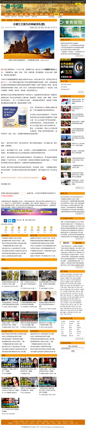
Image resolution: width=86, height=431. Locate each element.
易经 (61, 312)
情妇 (61, 289)
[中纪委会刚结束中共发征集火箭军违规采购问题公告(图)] (10, 292)
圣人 (5, 413)
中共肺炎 (62, 274)
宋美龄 (62, 310)
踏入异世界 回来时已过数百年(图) (70, 49)
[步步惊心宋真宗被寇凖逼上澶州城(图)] (66, 151)
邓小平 (65, 310)
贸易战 (70, 276)
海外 (80, 306)
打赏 (39, 27)
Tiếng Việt (65, 421)
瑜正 (62, 333)
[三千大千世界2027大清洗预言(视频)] (10, 399)
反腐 (69, 289)
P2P (83, 297)
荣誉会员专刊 (66, 40)
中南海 (69, 287)
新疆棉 (79, 278)
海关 (61, 306)
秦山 (62, 331)
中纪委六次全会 (26, 288)
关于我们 (32, 421)
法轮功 (62, 301)
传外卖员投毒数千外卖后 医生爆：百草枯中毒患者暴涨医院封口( (47, 284)
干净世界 (17, 423)
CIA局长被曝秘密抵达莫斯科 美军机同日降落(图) (78, 130)
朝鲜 (71, 291)
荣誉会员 (10, 203)
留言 (42, 27)
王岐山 (75, 283)
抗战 (73, 308)
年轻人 (17, 286)
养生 (70, 314)
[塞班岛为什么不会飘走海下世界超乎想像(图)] (48, 312)
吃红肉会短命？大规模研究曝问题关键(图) (72, 201)
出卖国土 (62, 278)
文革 (68, 314)
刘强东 (64, 297)
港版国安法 (78, 280)
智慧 (69, 312)
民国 (68, 308)
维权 (72, 299)
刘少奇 (72, 310)
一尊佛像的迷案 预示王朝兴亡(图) (12, 245)
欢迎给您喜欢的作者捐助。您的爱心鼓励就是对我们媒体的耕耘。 (20, 177)
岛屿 (48, 327)
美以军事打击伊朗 (66, 84)
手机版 (32, 27)
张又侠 (77, 276)
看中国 (14, 7)
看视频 (43, 423)
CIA (29, 306)
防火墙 (69, 299)
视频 (61, 14)
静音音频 (33, 327)
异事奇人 (27, 16)
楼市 (65, 295)
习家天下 (13, 327)
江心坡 (70, 302)
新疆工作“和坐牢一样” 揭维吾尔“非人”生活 (42, 256)
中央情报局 (25, 306)
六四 (80, 276)
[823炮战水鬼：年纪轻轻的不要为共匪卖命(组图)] (66, 180)
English (52, 421)
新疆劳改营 (78, 302)
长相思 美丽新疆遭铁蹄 (37, 253)
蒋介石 (80, 308)
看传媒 (54, 423)
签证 (67, 306)
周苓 (62, 327)
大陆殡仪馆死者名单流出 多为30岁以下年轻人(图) (78, 160)
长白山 (62, 302)
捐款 (27, 421)
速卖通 (29, 327)
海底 (51, 327)
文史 (46, 14)
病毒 (61, 276)
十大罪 (50, 394)
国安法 (62, 280)
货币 (70, 293)
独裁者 (5, 327)
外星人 (62, 314)
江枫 (70, 333)
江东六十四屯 (72, 301)
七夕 (5, 392)
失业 (5, 373)
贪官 (81, 287)
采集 (37, 327)
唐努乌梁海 (78, 301)
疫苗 (68, 280)
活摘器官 (67, 278)
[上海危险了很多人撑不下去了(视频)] (10, 358)
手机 (74, 312)
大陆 (11, 14)
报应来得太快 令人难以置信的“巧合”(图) (13, 248)
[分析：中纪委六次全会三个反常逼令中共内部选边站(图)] (29, 271)
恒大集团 (53, 308)
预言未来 (14, 16)
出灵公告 (12, 286)
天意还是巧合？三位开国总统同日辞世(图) (72, 45)
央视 (70, 304)
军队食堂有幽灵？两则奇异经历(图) (12, 339)
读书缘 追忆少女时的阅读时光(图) (70, 54)
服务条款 (39, 421)
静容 (70, 331)
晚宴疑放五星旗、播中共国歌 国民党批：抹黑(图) (78, 101)
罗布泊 (5, 82)
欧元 (77, 293)
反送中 (78, 287)
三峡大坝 (74, 278)
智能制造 (24, 373)
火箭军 (5, 306)
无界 (76, 423)
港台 (26, 14)
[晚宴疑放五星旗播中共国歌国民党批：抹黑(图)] (66, 99)
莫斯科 (32, 306)
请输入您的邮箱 (73, 346)
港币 (82, 293)
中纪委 (32, 288)
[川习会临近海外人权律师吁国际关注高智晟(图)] (66, 136)
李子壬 (79, 333)
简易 (78, 321)
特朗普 (77, 274)
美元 (64, 293)
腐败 (67, 289)
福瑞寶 (59, 423)
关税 (65, 285)
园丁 (62, 329)
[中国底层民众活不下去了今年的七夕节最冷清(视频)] (10, 377)
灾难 (13, 413)
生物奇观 (7, 16)
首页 (6, 14)
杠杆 (61, 293)
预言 (77, 312)
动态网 (71, 423)
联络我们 (22, 421)
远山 (70, 325)
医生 (52, 288)
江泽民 (43, 394)
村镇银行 (46, 288)
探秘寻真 (34, 16)
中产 (73, 295)
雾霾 (61, 299)
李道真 (71, 323)
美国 (21, 14)
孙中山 (76, 308)
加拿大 (73, 291)
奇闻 (56, 14)
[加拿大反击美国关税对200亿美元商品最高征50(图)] (66, 114)
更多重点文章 (79, 187)
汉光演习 (62, 282)
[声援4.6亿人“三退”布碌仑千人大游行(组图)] (66, 143)
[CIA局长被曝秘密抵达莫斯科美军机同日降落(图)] (29, 292)
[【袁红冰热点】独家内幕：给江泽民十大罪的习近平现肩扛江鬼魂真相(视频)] (48, 377)
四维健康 (64, 335)
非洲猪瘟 (76, 297)
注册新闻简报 (66, 343)
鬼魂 (46, 394)
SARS (74, 302)
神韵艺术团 (25, 423)
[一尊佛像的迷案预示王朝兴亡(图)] (66, 165)
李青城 (79, 331)
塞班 (42, 327)
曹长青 (71, 335)
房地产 (62, 295)
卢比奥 (80, 274)
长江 (65, 280)
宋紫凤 (63, 321)
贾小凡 (63, 323)
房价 (70, 297)
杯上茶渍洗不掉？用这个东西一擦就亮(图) (72, 203)
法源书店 (31, 423)
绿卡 (74, 306)
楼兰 (2, 69)
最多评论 (66, 243)
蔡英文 (82, 295)
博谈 (31, 14)
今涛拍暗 (71, 321)
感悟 (72, 312)
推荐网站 (10, 423)
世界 (41, 14)
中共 (69, 283)
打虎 (72, 289)
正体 (36, 27)
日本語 (71, 421)
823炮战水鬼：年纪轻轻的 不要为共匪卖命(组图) (78, 182)
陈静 (70, 327)
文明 (10, 413)
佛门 (17, 327)
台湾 (79, 295)
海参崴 (76, 295)
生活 (51, 14)
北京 (61, 297)
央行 (79, 291)
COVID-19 (65, 276)
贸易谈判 (78, 285)
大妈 (68, 297)
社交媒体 (65, 291)
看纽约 (48, 423)
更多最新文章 (79, 213)
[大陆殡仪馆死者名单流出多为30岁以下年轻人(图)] (10, 271)
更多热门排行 (79, 238)
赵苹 (78, 329)
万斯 (71, 285)
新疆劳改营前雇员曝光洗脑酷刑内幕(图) (42, 240)
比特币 (67, 293)
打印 (46, 27)
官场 (16, 14)
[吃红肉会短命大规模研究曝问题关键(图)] (66, 121)
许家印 (49, 308)
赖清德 (79, 283)
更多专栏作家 (79, 338)
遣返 (64, 306)
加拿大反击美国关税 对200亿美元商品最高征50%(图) (78, 116)
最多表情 (79, 243)
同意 (78, 4)
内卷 (29, 373)
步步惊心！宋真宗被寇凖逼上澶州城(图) (72, 207)
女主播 (67, 304)
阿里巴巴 (24, 327)
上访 (79, 299)
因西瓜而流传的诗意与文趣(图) (69, 43)
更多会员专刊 (79, 55)
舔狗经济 (14, 392)
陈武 (42, 308)
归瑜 (78, 323)
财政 (68, 295)
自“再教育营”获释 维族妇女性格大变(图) (42, 243)
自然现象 (20, 16)
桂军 (71, 308)
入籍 (72, 306)
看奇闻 (9, 20)
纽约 (36, 14)
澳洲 (65, 308)
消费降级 (8, 373)
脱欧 (77, 291)
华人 (73, 304)
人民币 (73, 293)
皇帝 (78, 310)
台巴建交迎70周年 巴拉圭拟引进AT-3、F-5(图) (78, 108)
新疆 (44, 107)
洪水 (7, 413)
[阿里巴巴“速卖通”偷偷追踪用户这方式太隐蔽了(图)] (29, 312)
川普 (74, 274)
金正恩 (72, 283)
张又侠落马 (64, 87)
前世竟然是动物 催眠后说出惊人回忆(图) (14, 253)
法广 (61, 291)
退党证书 (65, 423)
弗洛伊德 (62, 283)
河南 (42, 288)
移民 (75, 304)
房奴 (26, 392)
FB (68, 291)
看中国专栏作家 (67, 318)
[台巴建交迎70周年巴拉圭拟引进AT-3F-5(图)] (66, 107)
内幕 (72, 287)
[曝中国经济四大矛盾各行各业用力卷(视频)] (29, 358)
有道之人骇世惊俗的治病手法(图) (12, 256)
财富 (70, 295)
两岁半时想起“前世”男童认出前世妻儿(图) (14, 243)
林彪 (69, 310)
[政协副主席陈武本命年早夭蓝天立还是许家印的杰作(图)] (48, 292)
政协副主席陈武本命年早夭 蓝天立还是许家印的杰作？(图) (47, 304)
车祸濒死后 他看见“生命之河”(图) (11, 238)
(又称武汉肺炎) (68, 274)
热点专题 (64, 81)
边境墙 (68, 285)
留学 (81, 304)
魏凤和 (15, 306)
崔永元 (65, 287)
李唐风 (79, 327)
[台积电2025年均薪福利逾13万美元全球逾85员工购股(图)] (66, 173)
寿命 (65, 314)
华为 (64, 289)
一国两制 (82, 289)
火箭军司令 (10, 306)
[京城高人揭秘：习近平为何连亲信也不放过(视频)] (10, 312)
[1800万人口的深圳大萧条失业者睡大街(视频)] (29, 377)
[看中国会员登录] (72, 22)
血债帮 (9, 327)
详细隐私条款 (16, 4)
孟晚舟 (62, 285)
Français (58, 421)
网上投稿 (15, 421)
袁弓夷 (73, 280)
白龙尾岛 (66, 302)
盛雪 (70, 329)
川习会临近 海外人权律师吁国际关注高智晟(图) (78, 138)
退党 (79, 282)
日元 (79, 293)
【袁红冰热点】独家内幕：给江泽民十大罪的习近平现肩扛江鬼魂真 (47, 390)
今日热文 (5, 268)
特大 (49, 27)
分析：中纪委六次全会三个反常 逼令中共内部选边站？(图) (28, 284)
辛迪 (78, 335)
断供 (29, 392)
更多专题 (80, 92)
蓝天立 (45, 308)
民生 (77, 306)
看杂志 (37, 423)
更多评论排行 (79, 267)
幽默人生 (65, 312)
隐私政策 (46, 421)
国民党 (76, 282)
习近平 (36, 288)
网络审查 (66, 301)
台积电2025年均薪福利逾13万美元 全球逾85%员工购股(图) (78, 174)
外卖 (50, 288)
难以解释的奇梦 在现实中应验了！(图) (13, 240)
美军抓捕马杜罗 (65, 89)
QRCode (19, 220)
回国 (69, 306)
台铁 (71, 278)
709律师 (76, 299)
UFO (66, 283)
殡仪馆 (8, 286)
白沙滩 (45, 327)
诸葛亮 (80, 310)
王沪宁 (82, 285)
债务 (82, 291)
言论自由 (62, 304)
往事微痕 (67, 282)
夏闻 (78, 325)
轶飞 (62, 325)
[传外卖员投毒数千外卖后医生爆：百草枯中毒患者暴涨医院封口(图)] (48, 271)
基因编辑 (65, 299)
